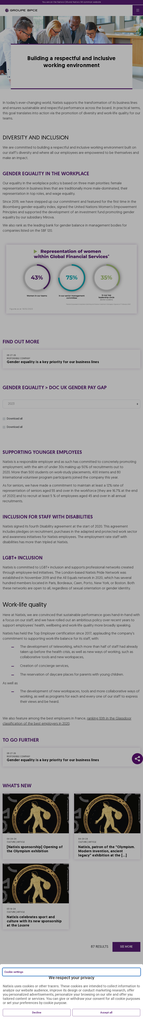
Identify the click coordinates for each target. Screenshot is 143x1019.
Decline (36, 1012)
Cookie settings (13, 972)
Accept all (106, 1012)
